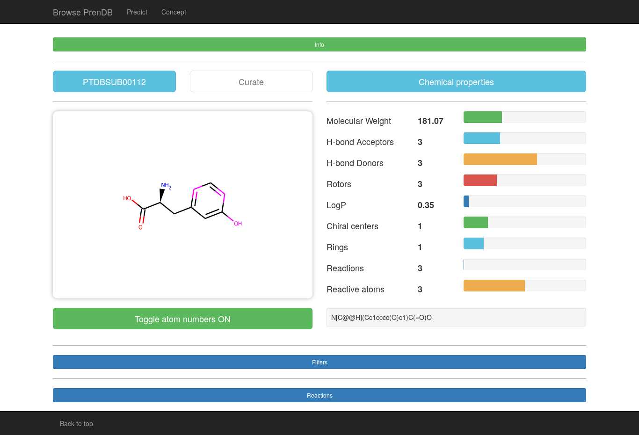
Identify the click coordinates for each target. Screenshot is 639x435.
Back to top (76, 423)
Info (319, 44)
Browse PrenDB (83, 12)
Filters (319, 362)
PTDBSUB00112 (114, 81)
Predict (137, 11)
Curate (251, 81)
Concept (173, 11)
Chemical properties (456, 81)
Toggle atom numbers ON (183, 318)
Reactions (320, 395)
